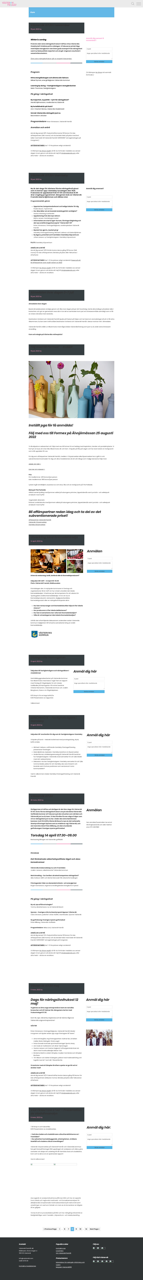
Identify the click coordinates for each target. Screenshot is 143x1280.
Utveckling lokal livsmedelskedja (54, 537)
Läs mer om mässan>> (37, 469)
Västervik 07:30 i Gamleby (49, 175)
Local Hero (59, 1251)
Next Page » (94, 1229)
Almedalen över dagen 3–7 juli (52, 292)
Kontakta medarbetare (27, 1266)
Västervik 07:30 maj (45, 986)
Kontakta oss (61, 1248)
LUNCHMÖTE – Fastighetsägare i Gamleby (53, 719)
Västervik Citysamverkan (38, 522)
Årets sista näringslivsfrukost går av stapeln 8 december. (51, 59)
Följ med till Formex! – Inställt (51, 347)
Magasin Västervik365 (64, 1267)
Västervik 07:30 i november (50, 25)
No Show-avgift (45, 151)
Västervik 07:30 (42, 796)
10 (81, 1229)
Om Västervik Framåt (63, 1253)
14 (86, 1229)
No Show (99, 72)
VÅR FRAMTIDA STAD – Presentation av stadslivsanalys (56, 1111)
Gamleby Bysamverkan (37, 525)
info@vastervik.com (68, 153)
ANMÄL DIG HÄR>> (35, 464)
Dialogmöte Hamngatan (48, 657)
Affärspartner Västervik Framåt (40, 520)
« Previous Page (50, 1229)
